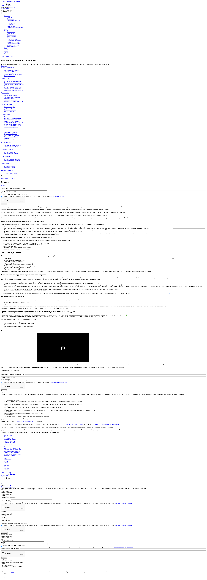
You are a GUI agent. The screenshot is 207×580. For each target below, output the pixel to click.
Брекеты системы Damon (11, 137)
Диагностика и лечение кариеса (13, 81)
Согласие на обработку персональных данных (14, 194)
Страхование (10, 19)
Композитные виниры (10, 85)
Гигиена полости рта (9, 441)
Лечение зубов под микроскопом (13, 87)
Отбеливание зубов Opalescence (12, 145)
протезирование (78, 424)
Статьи (6, 52)
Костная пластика (9, 111)
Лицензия (43, 489)
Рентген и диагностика (13, 43)
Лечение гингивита (9, 166)
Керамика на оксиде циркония (12, 118)
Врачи (5, 29)
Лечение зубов (11, 32)
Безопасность (10, 23)
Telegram (12, 7)
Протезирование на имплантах (12, 124)
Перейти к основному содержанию (10, 1)
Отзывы (6, 49)
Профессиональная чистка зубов (13, 74)
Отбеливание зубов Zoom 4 (11, 146)
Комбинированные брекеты (11, 135)
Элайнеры (7, 138)
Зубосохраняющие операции (12, 97)
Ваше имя (3, 191)
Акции (6, 51)
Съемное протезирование (11, 127)
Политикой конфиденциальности (59, 196)
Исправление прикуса (13, 42)
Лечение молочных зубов (11, 153)
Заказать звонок (5, 8)
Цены (5, 48)
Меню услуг (4, 66)
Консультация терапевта (10, 446)
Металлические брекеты (10, 132)
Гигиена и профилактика (14, 40)
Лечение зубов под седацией (12, 160)
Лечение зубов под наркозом (12, 159)
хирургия (94, 424)
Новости (9, 21)
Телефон (3, 543)
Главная (3, 185)
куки (12, 572)
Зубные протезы (8, 438)
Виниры (6, 117)
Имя (2, 540)
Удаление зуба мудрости (10, 95)
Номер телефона (6, 193)
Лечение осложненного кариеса (13, 83)
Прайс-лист (7, 468)
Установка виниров (9, 455)
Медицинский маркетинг (8, 487)
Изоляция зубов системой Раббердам (14, 84)
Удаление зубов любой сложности (13, 101)
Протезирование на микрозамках (13, 125)
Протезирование (11, 35)
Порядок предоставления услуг (15, 27)
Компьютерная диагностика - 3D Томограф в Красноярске (20, 73)
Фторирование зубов (9, 76)
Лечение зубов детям (9, 152)
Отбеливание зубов (12, 39)
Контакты (6, 53)
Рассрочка (10, 24)
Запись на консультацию (7, 56)
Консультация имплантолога (12, 448)
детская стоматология (103, 424)
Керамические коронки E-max (12, 119)
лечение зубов (61, 424)
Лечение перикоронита (10, 100)
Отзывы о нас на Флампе (7, 178)
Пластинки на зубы (9, 139)
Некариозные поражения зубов (12, 88)
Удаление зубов (11, 37)
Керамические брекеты (10, 134)
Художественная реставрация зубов (14, 90)
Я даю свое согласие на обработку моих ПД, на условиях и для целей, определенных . (36, 196)
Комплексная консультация (11, 70)
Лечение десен (11, 33)
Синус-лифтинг (8, 108)
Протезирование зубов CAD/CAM (13, 122)
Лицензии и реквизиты (13, 20)
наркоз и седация (114, 424)
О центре (9, 17)
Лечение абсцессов (9, 98)
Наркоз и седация (12, 46)
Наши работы (11, 26)
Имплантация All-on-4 (10, 110)
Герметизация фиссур (10, 71)
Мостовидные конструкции (11, 121)
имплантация (70, 424)
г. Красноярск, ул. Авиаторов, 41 (24, 421)
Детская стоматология (13, 45)
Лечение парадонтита (10, 167)
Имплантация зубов (12, 36)
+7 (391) (6, 5)
